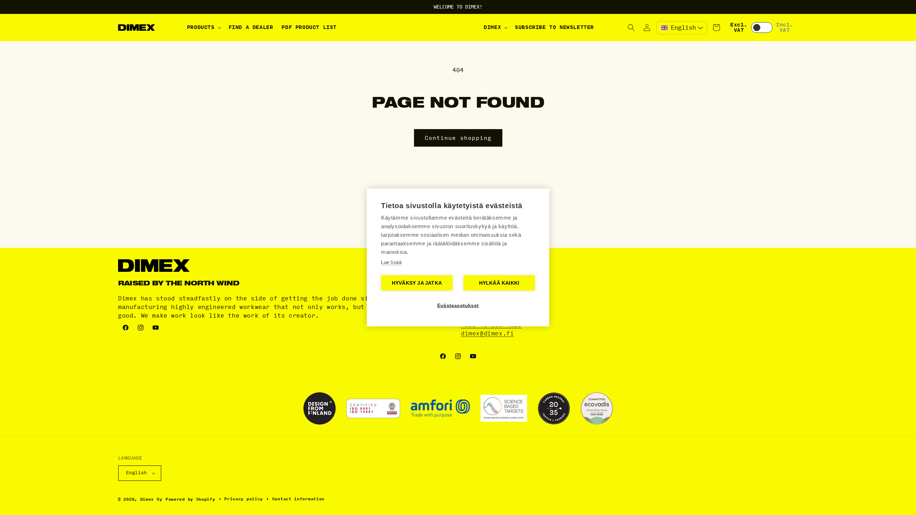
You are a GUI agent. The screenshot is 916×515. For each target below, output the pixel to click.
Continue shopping (458, 138)
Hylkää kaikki (499, 283)
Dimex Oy (151, 499)
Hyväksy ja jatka (417, 283)
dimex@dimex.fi (487, 333)
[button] (203, 27)
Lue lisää (391, 262)
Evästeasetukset (458, 305)
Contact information (298, 499)
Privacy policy (243, 499)
